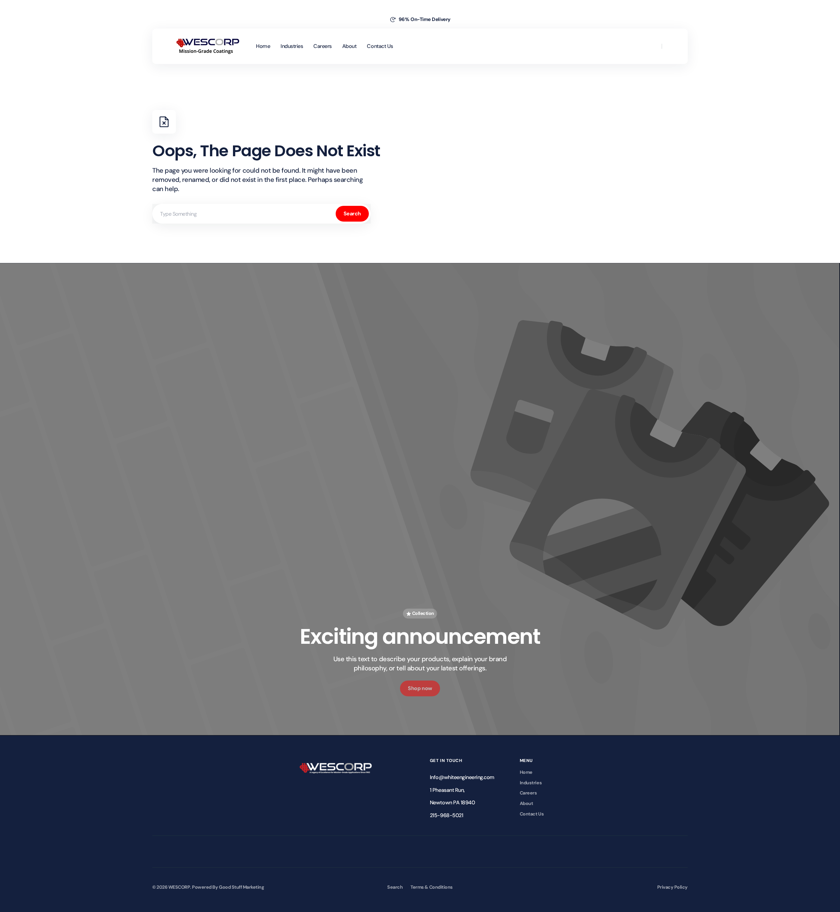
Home (526, 772)
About (526, 803)
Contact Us (532, 814)
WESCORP (179, 887)
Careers (528, 793)
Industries (531, 783)
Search (352, 213)
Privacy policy (672, 887)
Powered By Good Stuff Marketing (228, 887)
